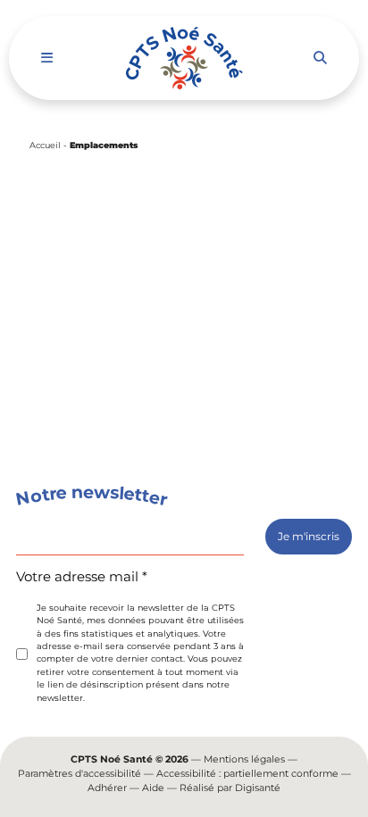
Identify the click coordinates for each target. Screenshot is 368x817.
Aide (153, 788)
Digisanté (257, 788)
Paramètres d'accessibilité (79, 773)
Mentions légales (244, 759)
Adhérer (107, 788)
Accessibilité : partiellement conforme (247, 773)
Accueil (45, 145)
